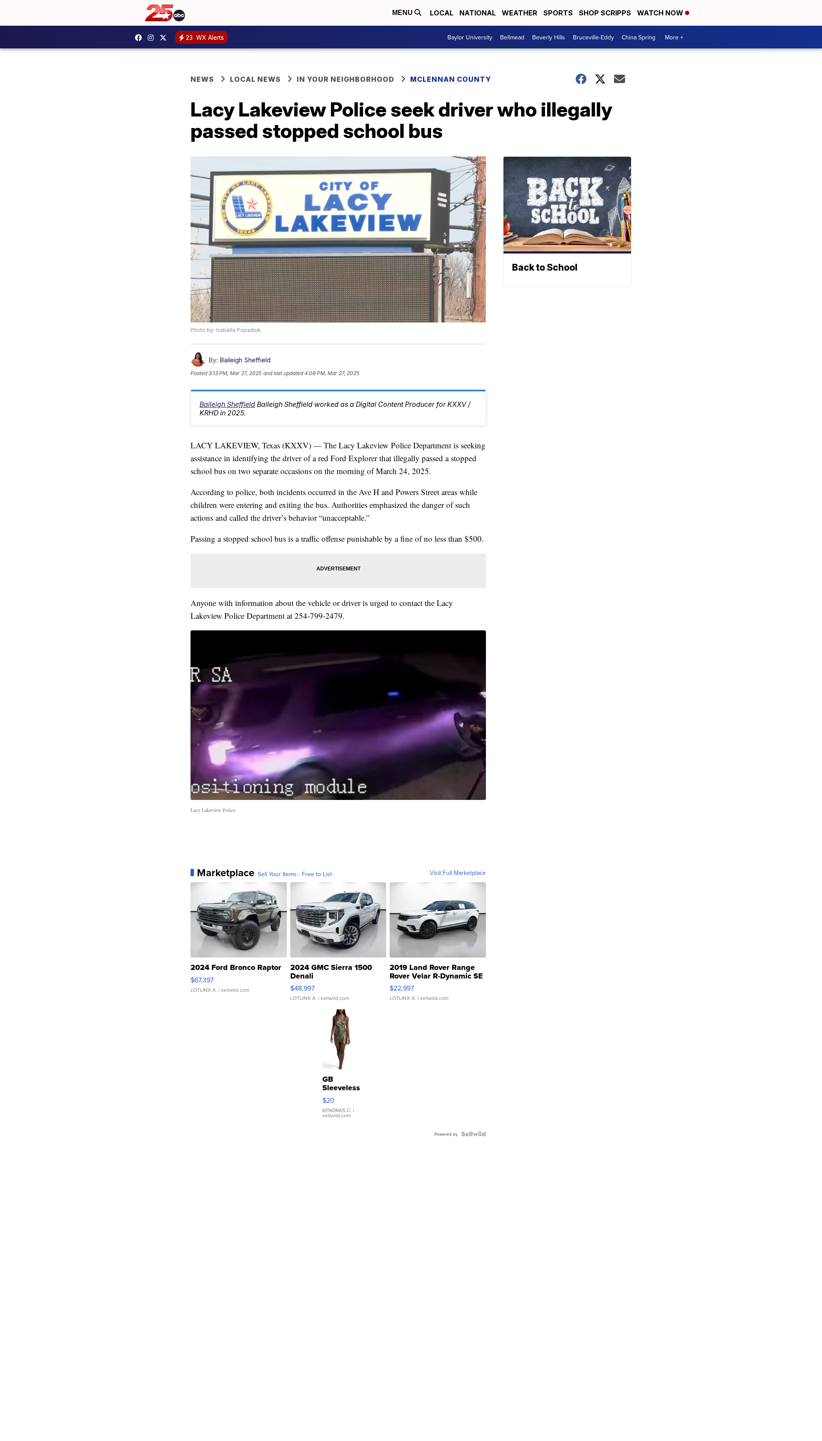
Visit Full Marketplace (458, 873)
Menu (403, 12)
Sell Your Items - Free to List (295, 874)
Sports (558, 13)
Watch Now (661, 13)
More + (674, 37)
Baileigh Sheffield (245, 360)
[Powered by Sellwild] (473, 1134)
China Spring (638, 37)
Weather (519, 13)
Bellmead (512, 37)
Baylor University (469, 37)
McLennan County (450, 79)
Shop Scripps (605, 13)
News (202, 79)
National (477, 13)
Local (441, 13)
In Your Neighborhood (345, 79)
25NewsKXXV (140, 37)
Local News (255, 79)
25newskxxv (153, 37)
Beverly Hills (548, 37)
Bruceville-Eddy (593, 37)
